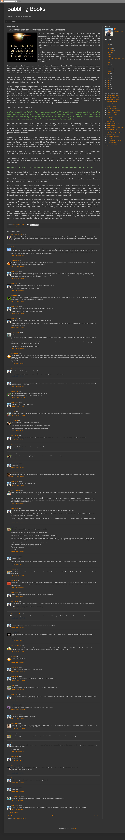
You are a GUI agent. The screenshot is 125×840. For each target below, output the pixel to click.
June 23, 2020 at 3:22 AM (17, 551)
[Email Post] (27, 224)
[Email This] (31, 225)
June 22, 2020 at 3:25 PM (17, 440)
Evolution (14, 226)
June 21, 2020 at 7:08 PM (17, 301)
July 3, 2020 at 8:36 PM (17, 809)
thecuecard (14, 580)
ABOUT (14, 21)
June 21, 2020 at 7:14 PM (17, 327)
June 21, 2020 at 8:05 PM (17, 348)
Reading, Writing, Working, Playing (115, 127)
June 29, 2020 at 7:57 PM (17, 718)
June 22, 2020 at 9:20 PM (17, 522)
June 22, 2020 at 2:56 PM (17, 430)
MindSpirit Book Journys (113, 118)
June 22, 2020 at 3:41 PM (17, 458)
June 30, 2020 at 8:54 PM (17, 773)
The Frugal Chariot (111, 142)
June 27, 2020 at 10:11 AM (18, 680)
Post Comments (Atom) (20, 818)
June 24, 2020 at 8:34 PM (17, 609)
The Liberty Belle (15, 796)
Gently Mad (109, 105)
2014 (108, 84)
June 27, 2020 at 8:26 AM (17, 662)
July (109, 54)
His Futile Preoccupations (113, 108)
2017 (108, 78)
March (110, 66)
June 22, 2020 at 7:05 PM (17, 503)
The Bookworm (110, 138)
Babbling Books (26, 9)
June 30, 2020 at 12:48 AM (18, 738)
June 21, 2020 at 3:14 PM (17, 255)
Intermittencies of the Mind (113, 110)
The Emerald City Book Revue (114, 140)
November (111, 46)
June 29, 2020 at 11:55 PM (18, 729)
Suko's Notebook (111, 134)
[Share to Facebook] (36, 225)
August (110, 52)
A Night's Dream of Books (113, 95)
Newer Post (11, 815)
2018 (108, 76)
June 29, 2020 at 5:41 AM (17, 689)
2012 (108, 88)
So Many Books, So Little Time (114, 132)
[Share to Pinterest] (38, 225)
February (110, 69)
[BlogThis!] (32, 225)
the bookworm (15, 705)
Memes (32, 226)
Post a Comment (14, 812)
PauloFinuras (14, 353)
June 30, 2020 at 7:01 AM (17, 761)
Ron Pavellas (14, 391)
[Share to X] (34, 225)
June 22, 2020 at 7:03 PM (17, 485)
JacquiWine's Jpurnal (112, 112)
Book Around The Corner (113, 99)
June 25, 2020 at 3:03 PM (17, 627)
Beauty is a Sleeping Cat (113, 97)
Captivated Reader (16, 645)
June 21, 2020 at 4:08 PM (17, 266)
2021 (108, 42)
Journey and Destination (113, 114)
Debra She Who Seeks (17, 234)
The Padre (14, 632)
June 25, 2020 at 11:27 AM (18, 618)
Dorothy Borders (15, 472)
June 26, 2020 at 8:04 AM (17, 640)
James (13, 569)
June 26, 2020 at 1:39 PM (17, 651)
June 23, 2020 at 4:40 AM (17, 564)
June (109, 56)
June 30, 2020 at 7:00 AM (17, 751)
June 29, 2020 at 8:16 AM (17, 700)
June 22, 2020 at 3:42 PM (17, 467)
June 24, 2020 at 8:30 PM (17, 596)
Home (7, 21)
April (109, 64)
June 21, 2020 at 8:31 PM (17, 364)
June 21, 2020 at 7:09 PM (17, 313)
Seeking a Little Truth (112, 129)
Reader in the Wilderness (113, 123)
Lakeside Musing (111, 116)
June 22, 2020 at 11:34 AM (18, 415)
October (110, 48)
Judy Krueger (15, 260)
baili (12, 527)
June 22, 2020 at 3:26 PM (17, 449)
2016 (108, 80)
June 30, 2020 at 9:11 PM (17, 782)
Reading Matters (111, 125)
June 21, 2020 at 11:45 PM (18, 397)
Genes (29, 226)
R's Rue (13, 656)
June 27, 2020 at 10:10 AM (18, 671)
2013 (108, 86)
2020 (108, 44)
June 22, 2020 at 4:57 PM (17, 476)
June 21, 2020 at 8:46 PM (17, 376)
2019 (108, 74)
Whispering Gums (111, 146)
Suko (12, 454)
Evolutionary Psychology (21, 226)
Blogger (75, 828)
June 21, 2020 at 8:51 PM (17, 386)
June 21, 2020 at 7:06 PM (17, 290)
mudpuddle (14, 295)
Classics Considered (112, 101)
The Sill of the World (112, 144)
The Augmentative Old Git (113, 136)
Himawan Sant (15, 765)
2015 (108, 82)
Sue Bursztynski (15, 490)
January (110, 71)
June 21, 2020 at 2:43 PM (17, 242)
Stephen (13, 411)
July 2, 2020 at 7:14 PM (17, 800)
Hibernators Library (111, 106)
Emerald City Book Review (113, 103)
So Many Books (110, 131)
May (109, 62)
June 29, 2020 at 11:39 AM (18, 709)
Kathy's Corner (15, 247)
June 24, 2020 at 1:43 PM (17, 575)
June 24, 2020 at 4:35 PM (17, 587)
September (111, 50)
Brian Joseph (14, 271)
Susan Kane (14, 420)
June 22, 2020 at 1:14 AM (17, 406)
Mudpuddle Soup (111, 119)
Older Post (96, 815)
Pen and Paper (110, 121)
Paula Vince (14, 723)
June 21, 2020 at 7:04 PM (17, 278)
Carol (12, 685)
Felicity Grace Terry (16, 614)
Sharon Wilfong (15, 332)
